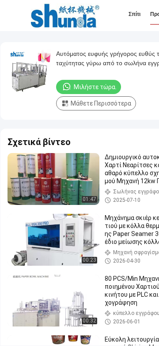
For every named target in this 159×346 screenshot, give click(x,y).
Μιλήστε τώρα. (95, 86)
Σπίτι (134, 14)
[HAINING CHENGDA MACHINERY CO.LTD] (65, 16)
